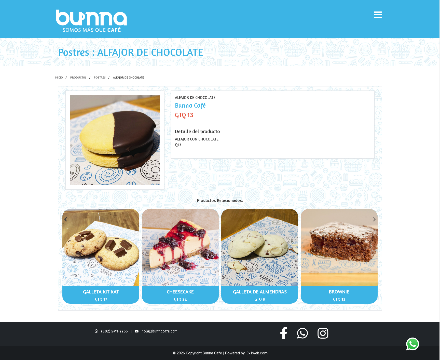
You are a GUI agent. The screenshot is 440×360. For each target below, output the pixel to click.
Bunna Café (190, 105)
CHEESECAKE (180, 291)
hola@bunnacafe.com (159, 331)
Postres (100, 77)
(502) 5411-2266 (113, 331)
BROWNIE (339, 291)
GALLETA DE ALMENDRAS (260, 291)
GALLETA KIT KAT (101, 291)
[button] (284, 333)
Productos (78, 77)
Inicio (59, 77)
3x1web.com (257, 353)
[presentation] (65, 218)
